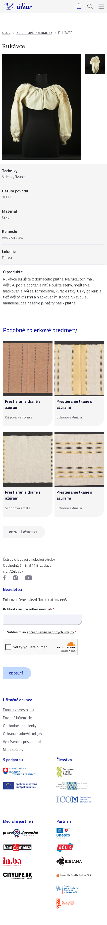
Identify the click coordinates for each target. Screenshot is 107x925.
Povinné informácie (17, 717)
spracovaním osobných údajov (50, 632)
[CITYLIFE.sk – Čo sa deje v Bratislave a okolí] (27, 876)
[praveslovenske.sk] (27, 833)
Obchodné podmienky (20, 725)
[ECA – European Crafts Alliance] (80, 772)
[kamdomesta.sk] (27, 847)
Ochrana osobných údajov (22, 733)
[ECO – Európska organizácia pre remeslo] (80, 786)
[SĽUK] (80, 847)
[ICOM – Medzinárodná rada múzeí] (80, 799)
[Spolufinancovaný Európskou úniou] (27, 786)
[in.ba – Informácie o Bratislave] (27, 861)
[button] (101, 6)
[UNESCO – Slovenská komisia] (80, 833)
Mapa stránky (13, 749)
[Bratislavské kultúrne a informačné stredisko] (80, 904)
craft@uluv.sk (13, 571)
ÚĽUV (6, 32)
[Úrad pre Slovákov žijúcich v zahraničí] (80, 890)
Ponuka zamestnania (18, 709)
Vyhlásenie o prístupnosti (22, 741)
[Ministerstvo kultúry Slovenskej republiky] (27, 772)
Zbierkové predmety (34, 32)
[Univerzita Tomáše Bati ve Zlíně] (80, 875)
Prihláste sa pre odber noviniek (28, 609)
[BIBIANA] (80, 861)
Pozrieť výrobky (23, 531)
